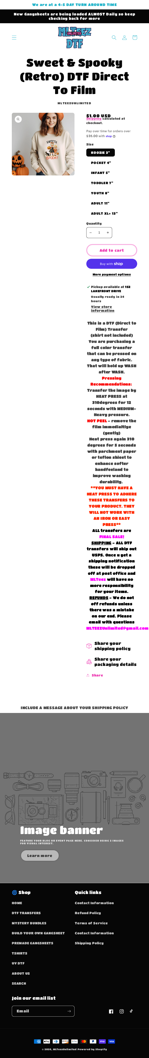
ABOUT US (21, 973)
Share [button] (97, 675)
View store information (102, 308)
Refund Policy (88, 913)
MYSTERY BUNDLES (29, 923)
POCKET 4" (101, 163)
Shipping (94, 118)
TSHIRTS (19, 953)
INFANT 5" (100, 173)
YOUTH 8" (100, 193)
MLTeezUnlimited (65, 1049)
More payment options (112, 274)
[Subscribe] (69, 1011)
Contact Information (94, 903)
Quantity (94, 223)
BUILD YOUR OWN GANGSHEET (38, 933)
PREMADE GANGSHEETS (32, 943)
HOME (17, 903)
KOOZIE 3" (100, 152)
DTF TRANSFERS (26, 913)
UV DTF (18, 963)
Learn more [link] (40, 856)
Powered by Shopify (92, 1049)
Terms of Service (91, 923)
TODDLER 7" (102, 183)
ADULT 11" (100, 203)
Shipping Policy (89, 943)
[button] (14, 37)
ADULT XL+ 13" (104, 213)
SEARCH (19, 983)
